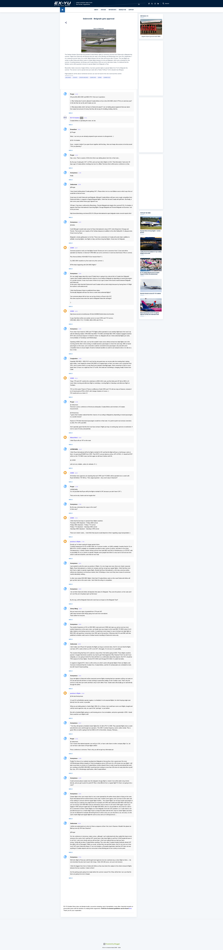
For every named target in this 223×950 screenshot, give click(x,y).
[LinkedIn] (158, 3)
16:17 (80, 449)
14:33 (76, 311)
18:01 (79, 563)
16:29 (76, 486)
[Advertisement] (151, 68)
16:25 (76, 473)
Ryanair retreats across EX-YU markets (150, 293)
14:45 (79, 329)
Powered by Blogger (112, 944)
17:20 (79, 504)
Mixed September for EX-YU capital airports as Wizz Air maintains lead (149, 313)
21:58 (79, 758)
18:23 (79, 589)
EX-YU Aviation (74, 117)
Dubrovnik (93, 77)
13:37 (76, 248)
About (96, 10)
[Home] (62, 9)
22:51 (79, 793)
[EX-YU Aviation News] (62, 3)
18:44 (79, 624)
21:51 (76, 738)
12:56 (79, 184)
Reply (71, 113)
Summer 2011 (107, 77)
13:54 (79, 273)
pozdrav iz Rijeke (75, 541)
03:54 (79, 823)
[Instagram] (155, 3)
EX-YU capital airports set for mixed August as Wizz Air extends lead (149, 273)
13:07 (79, 222)
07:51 (79, 857)
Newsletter (122, 10)
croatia (75, 77)
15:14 (76, 378)
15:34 (76, 402)
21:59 (79, 778)
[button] (66, 23)
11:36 (79, 172)
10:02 (76, 94)
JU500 (72, 248)
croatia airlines (83, 77)
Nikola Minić (74, 437)
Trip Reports (112, 10)
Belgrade (68, 77)
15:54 (80, 437)
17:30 (76, 518)
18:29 (80, 608)
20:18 (83, 693)
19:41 (79, 675)
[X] (152, 3)
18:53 (79, 644)
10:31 (79, 129)
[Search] (163, 3)
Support (131, 10)
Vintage (103, 10)
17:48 (83, 541)
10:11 (85, 117)
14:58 (80, 358)
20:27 (79, 723)
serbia (99, 77)
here (130, 908)
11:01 (76, 155)
